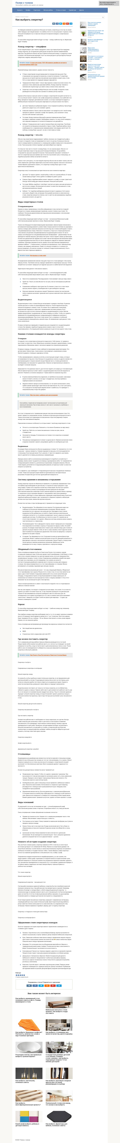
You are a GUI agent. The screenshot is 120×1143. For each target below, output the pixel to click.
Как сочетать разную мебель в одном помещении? (94, 24)
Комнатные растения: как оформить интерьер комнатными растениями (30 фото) (96, 33)
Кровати (19, 10)
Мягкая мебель (48, 10)
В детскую (37, 10)
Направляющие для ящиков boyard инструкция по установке (96, 76)
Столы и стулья (61, 10)
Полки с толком (24, 2)
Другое (81, 10)
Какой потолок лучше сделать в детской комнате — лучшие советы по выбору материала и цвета (96, 67)
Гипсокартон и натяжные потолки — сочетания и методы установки (95, 57)
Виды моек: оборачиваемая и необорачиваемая (93, 49)
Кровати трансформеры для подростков (95, 40)
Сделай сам (72, 10)
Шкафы (28, 10)
